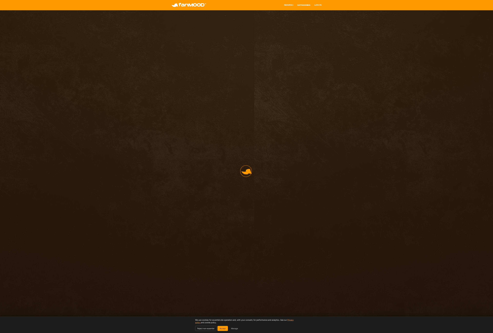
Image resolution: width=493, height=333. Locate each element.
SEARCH (288, 5)
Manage (234, 328)
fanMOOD (192, 5)
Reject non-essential (205, 328)
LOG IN (317, 5)
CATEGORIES (303, 5)
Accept (223, 328)
